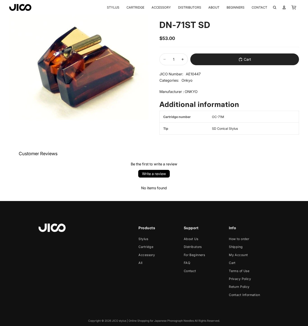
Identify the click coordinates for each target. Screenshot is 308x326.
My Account (238, 255)
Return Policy (239, 287)
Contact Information (244, 295)
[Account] (284, 7)
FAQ (187, 263)
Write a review (154, 173)
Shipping (236, 247)
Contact (190, 271)
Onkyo (187, 80)
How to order (239, 239)
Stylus (143, 239)
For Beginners (194, 255)
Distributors (193, 247)
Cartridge (145, 247)
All (140, 263)
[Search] (275, 7)
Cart (232, 263)
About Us (191, 239)
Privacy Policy (240, 279)
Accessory (146, 255)
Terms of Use (239, 271)
